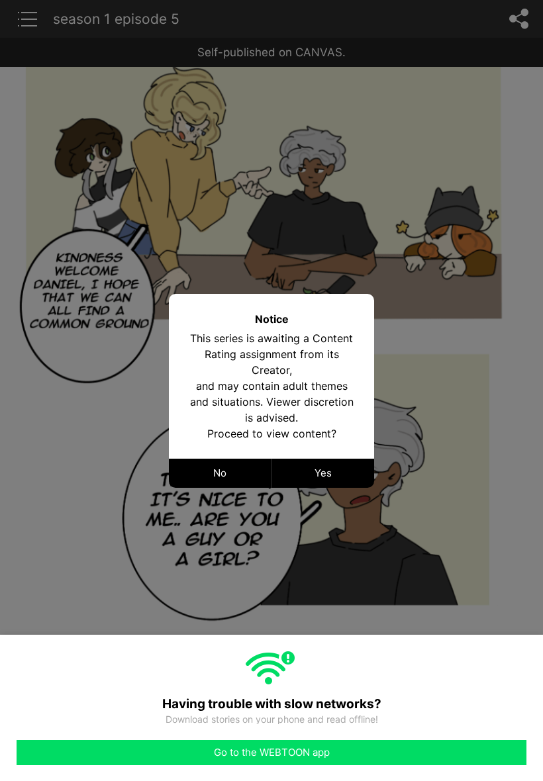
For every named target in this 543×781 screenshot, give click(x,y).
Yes (323, 473)
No (219, 473)
